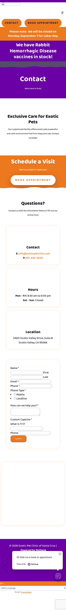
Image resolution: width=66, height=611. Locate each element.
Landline (21, 398)
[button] (58, 576)
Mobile (20, 394)
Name (14, 368)
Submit (18, 438)
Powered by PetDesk (33, 550)
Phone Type (18, 390)
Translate (25, 592)
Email (14, 381)
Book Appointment (33, 180)
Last (45, 377)
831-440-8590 (34, 258)
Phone (14, 386)
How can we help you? (24, 405)
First (46, 372)
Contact (33, 79)
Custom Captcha (21, 419)
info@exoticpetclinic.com (34, 253)
